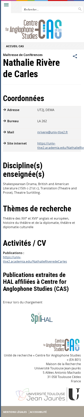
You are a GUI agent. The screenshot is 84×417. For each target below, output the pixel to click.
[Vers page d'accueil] (33, 29)
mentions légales (15, 412)
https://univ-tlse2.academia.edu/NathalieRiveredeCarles (35, 259)
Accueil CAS (15, 46)
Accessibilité (38, 412)
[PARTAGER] (75, 56)
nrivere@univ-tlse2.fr (52, 132)
